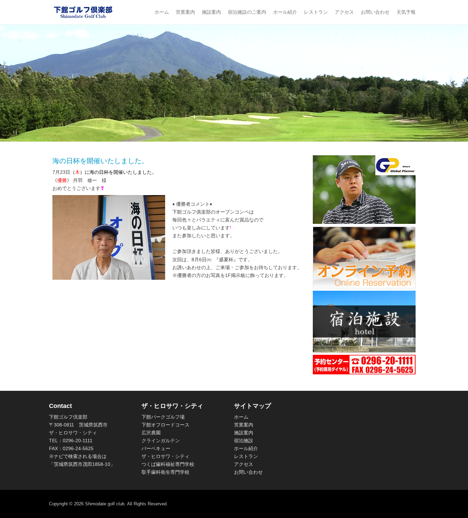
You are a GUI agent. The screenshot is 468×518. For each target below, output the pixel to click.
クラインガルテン (160, 440)
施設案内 (211, 12)
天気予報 (406, 12)
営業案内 (185, 12)
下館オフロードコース (165, 424)
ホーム (162, 12)
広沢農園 (151, 432)
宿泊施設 (243, 440)
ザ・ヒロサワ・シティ (165, 456)
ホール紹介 (285, 12)
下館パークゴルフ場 (163, 417)
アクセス (344, 12)
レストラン (316, 12)
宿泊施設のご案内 (247, 12)
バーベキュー (155, 448)
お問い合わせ (375, 12)
